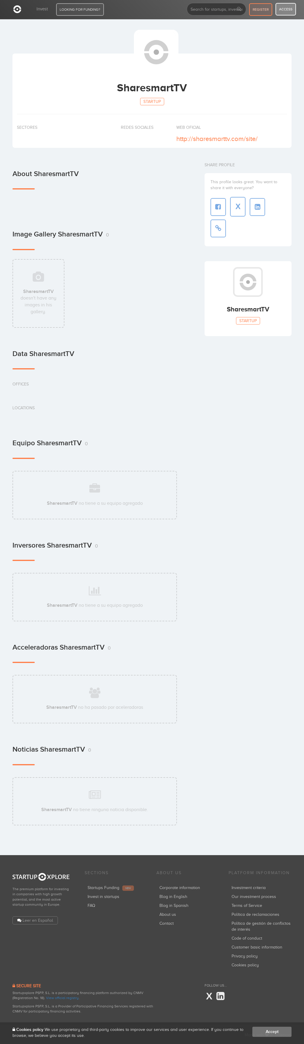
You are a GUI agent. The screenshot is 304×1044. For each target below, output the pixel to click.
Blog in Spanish (174, 905)
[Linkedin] (220, 996)
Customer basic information (257, 947)
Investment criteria (249, 887)
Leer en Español (38, 920)
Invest (42, 9)
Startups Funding (109, 887)
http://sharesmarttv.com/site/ (217, 138)
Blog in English (173, 896)
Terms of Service (247, 905)
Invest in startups (103, 896)
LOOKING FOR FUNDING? (80, 9)
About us (167, 914)
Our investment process (254, 896)
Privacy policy (245, 956)
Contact (166, 923)
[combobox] (216, 9)
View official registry (62, 998)
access (285, 9)
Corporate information (179, 887)
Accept (272, 1031)
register (261, 9)
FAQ (91, 905)
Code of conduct (247, 938)
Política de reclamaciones (255, 914)
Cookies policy (245, 965)
